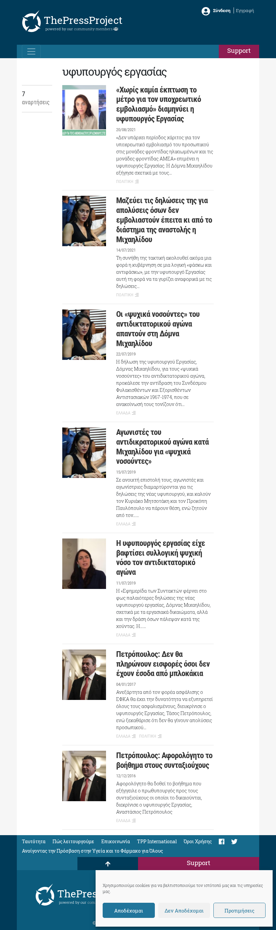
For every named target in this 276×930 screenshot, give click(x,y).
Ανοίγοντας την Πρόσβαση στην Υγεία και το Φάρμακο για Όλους (92, 851)
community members (93, 28)
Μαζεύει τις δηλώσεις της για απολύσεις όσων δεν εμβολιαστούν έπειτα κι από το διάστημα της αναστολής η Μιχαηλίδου (164, 220)
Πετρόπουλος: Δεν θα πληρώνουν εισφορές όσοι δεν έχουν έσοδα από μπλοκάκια (163, 663)
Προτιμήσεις (239, 910)
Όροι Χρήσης (198, 841)
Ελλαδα (123, 412)
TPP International (157, 841)
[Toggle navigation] (31, 51)
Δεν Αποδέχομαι (184, 910)
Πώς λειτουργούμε (73, 841)
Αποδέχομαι (128, 910)
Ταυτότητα (33, 841)
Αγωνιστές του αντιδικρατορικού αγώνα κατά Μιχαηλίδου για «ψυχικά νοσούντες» (162, 446)
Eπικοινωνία (115, 841)
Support (239, 50)
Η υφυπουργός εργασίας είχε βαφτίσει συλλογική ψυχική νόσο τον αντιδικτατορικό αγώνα (160, 557)
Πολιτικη (124, 181)
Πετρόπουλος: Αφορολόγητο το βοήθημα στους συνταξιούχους (164, 760)
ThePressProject (83, 20)
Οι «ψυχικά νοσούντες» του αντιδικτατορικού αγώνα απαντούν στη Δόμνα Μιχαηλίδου (158, 328)
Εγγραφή (245, 10)
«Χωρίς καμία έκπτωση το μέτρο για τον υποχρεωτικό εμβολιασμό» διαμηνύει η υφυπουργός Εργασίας (158, 104)
